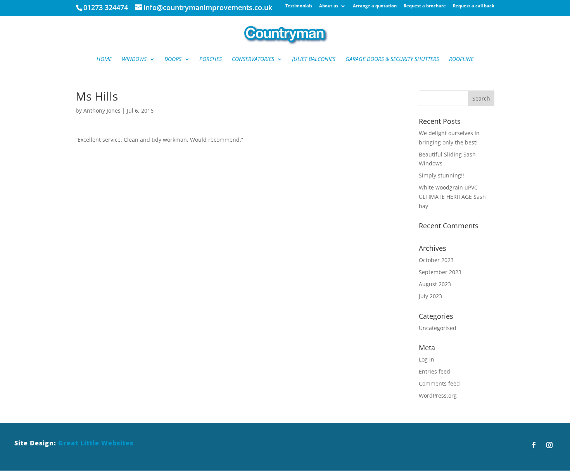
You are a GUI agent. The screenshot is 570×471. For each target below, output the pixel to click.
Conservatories (253, 59)
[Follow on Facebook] (534, 445)
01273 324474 (105, 7)
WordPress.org (438, 395)
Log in (426, 359)
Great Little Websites (95, 443)
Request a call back (473, 6)
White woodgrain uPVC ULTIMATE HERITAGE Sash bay (452, 197)
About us (328, 6)
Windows (134, 59)
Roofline (461, 59)
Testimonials (298, 6)
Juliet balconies (313, 59)
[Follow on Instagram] (549, 445)
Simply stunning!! (441, 175)
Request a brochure (425, 6)
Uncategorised (437, 328)
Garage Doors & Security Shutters (392, 59)
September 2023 (440, 272)
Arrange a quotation (375, 6)
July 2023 (430, 296)
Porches (210, 59)
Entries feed (434, 371)
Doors (172, 59)
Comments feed (439, 383)
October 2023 (436, 260)
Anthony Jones (102, 110)
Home (104, 59)
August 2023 (435, 284)
